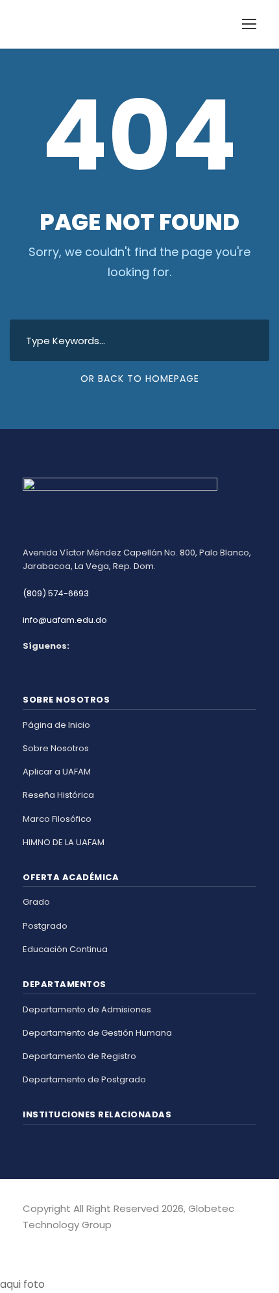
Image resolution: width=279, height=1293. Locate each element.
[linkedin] (50, 1243)
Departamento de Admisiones (87, 1009)
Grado (36, 902)
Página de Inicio (56, 725)
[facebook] (27, 1243)
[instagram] (73, 1243)
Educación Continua (65, 949)
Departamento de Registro (79, 1056)
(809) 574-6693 (56, 593)
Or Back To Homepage (139, 378)
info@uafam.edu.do (65, 620)
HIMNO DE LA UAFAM (63, 842)
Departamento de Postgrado (84, 1079)
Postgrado (45, 926)
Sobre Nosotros (56, 748)
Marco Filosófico (57, 819)
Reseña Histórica (58, 795)
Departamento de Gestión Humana (97, 1033)
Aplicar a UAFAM (57, 771)
